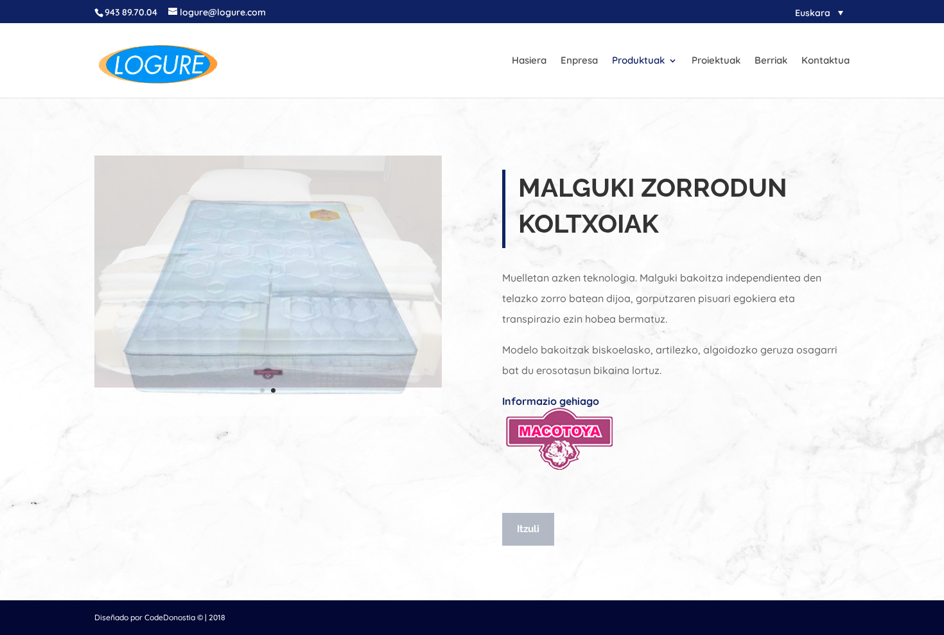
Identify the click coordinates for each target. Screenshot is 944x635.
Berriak (771, 61)
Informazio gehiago (550, 401)
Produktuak (638, 61)
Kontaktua (825, 61)
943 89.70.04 (131, 12)
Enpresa (579, 61)
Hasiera (529, 61)
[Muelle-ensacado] (268, 384)
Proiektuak (716, 61)
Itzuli (528, 529)
